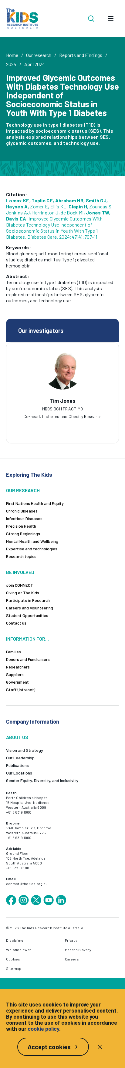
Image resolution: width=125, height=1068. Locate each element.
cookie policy (43, 1028)
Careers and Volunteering (29, 607)
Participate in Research (28, 600)
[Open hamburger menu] (111, 18)
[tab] (53, 411)
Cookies (13, 959)
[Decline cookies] (100, 1047)
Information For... (27, 639)
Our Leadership (20, 757)
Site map (13, 968)
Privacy (71, 940)
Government (17, 682)
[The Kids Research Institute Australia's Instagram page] (24, 900)
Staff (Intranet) (20, 689)
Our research (38, 55)
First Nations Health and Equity (35, 503)
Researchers (18, 666)
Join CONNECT (19, 585)
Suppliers (15, 674)
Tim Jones (62, 400)
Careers (72, 959)
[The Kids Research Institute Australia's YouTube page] (48, 900)
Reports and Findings (80, 55)
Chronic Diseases (22, 510)
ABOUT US (17, 737)
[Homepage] (22, 18)
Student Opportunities (27, 615)
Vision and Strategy (24, 750)
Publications (17, 765)
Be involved (20, 572)
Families (13, 651)
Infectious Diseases (24, 518)
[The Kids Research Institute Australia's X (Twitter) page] (36, 900)
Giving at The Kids (22, 592)
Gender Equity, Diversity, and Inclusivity (42, 780)
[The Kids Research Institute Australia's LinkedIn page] (61, 900)
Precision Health (21, 526)
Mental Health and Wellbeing (32, 541)
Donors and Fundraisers (28, 659)
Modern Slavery (78, 949)
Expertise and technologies (31, 548)
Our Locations (19, 772)
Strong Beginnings (23, 533)
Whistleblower (18, 949)
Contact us (16, 622)
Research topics (21, 556)
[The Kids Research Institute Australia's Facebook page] (11, 900)
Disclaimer (15, 940)
